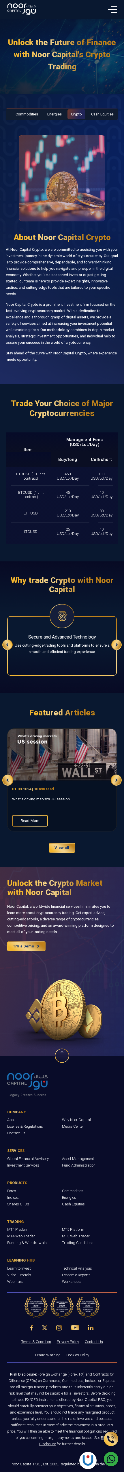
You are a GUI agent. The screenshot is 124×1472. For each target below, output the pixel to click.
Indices (13, 1197)
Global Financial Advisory (28, 1158)
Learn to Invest (19, 1268)
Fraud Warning (48, 1355)
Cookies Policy (77, 1355)
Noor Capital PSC (26, 1464)
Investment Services (23, 1165)
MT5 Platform (73, 1229)
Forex (11, 1191)
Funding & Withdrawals (27, 1243)
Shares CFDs (18, 1204)
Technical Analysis (77, 1268)
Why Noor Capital (76, 1120)
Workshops (71, 1281)
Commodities (27, 114)
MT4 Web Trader (21, 1236)
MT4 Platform (18, 1229)
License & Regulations (25, 1126)
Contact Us (16, 1133)
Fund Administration (78, 1165)
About (12, 1120)
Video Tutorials (19, 1275)
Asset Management (78, 1158)
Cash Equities (102, 114)
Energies (54, 114)
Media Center (73, 1126)
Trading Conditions (77, 1243)
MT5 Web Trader (76, 1236)
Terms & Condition (36, 1342)
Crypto (76, 114)
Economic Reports (76, 1275)
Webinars (15, 1281)
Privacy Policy (68, 1342)
